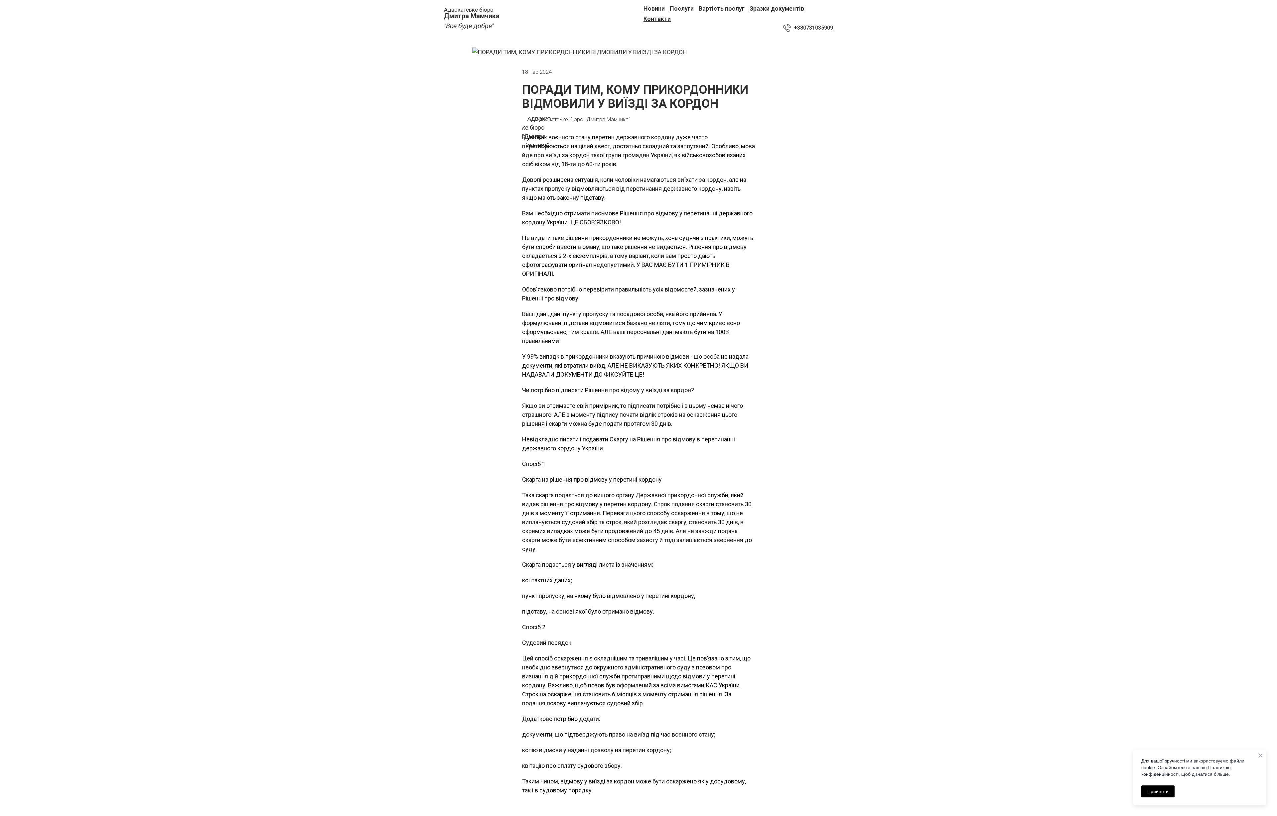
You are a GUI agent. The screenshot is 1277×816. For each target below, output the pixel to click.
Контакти (657, 18)
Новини (654, 8)
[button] (808, 28)
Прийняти (1158, 791)
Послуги (682, 8)
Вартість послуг (722, 8)
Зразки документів (777, 8)
